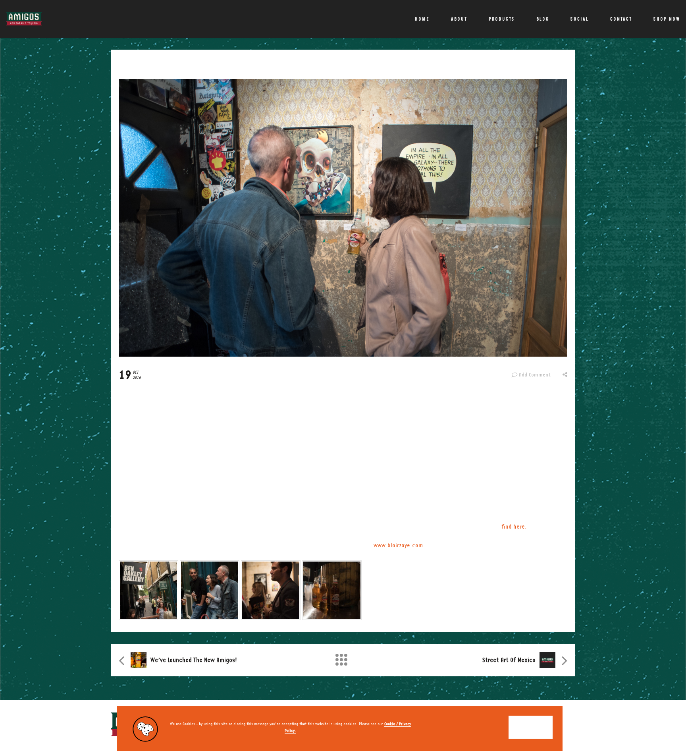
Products (502, 19)
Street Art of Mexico (509, 660)
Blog (542, 19)
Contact (621, 19)
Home (422, 19)
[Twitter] (570, 724)
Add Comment (535, 375)
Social (579, 19)
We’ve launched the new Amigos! (193, 660)
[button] (531, 727)
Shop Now (666, 19)
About (459, 19)
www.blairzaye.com (398, 545)
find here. (514, 527)
